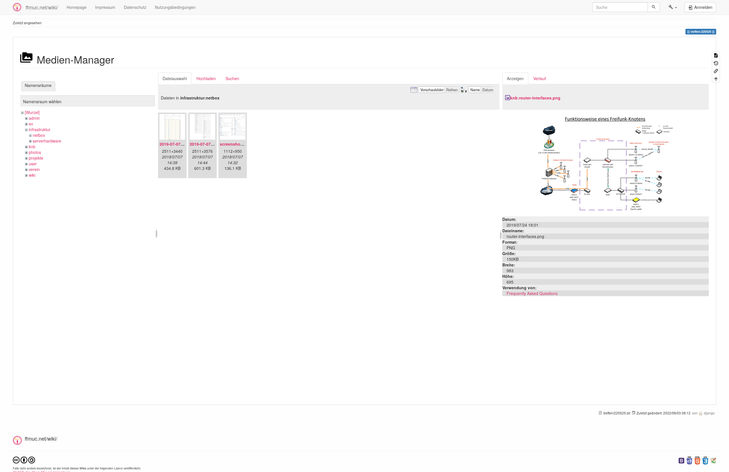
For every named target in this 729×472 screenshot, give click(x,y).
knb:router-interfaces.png (535, 98)
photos (35, 152)
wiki (32, 175)
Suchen (232, 78)
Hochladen (206, 78)
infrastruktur (39, 129)
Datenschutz (135, 7)
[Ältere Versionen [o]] (716, 62)
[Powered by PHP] (689, 459)
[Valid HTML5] (697, 459)
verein (34, 169)
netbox (39, 135)
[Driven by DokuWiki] (713, 459)
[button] (672, 7)
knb (32, 146)
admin (34, 118)
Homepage (77, 7)
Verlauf (539, 78)
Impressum (105, 7)
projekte (36, 158)
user (33, 163)
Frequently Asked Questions (532, 293)
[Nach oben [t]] (716, 78)
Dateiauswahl (175, 78)
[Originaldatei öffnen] (605, 162)
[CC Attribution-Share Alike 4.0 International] (24, 459)
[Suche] (654, 7)
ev (31, 124)
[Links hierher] (716, 70)
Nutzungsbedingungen (175, 7)
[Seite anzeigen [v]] (716, 54)
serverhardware (47, 141)
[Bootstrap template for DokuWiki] (681, 459)
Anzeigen (515, 78)
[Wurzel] (32, 112)
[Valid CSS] (705, 459)
